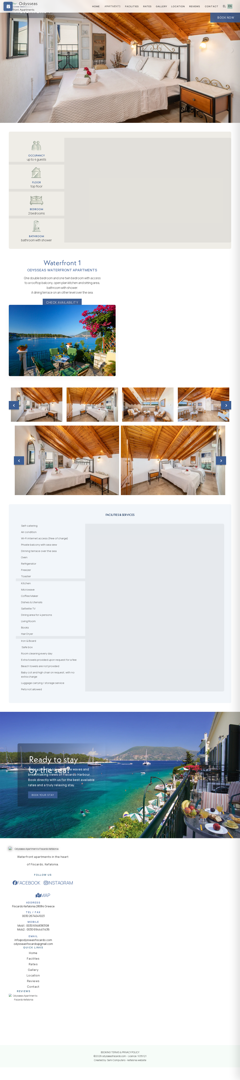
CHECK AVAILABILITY (62, 302)
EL (224, 6)
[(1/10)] (36, 404)
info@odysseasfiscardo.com (33, 940)
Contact (33, 987)
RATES (147, 6)
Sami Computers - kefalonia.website (126, 1060)
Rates (33, 964)
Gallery (33, 970)
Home (33, 953)
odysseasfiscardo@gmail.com (33, 944)
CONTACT (211, 6)
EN (230, 6)
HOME (96, 6)
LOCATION (178, 6)
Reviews (33, 981)
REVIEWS (194, 6)
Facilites (33, 958)
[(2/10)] (92, 404)
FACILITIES (132, 6)
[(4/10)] (203, 404)
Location (33, 975)
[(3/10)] (147, 404)
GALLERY (161, 6)
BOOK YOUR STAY (43, 795)
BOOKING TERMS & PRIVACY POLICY (120, 1052)
